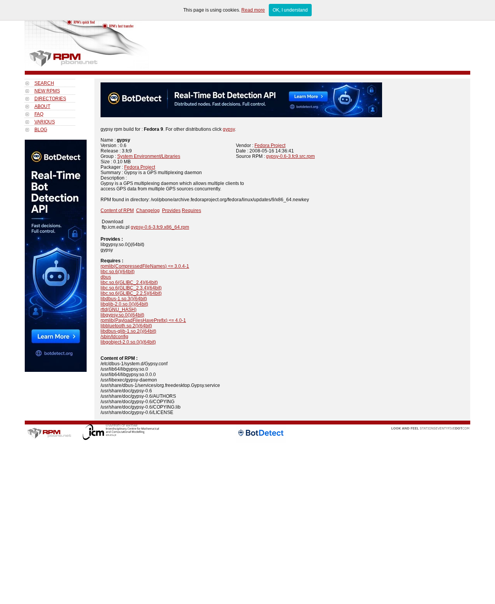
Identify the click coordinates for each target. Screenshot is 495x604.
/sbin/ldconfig (114, 336)
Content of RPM (117, 210)
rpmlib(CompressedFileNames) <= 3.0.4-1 (145, 266)
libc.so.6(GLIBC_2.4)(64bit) (129, 282)
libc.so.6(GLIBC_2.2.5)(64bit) (131, 293)
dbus (106, 277)
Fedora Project (269, 145)
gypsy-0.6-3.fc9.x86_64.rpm (160, 227)
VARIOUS (44, 122)
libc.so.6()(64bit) (118, 271)
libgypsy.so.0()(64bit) (122, 315)
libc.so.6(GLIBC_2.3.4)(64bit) (131, 288)
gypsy (229, 129)
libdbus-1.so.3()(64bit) (124, 298)
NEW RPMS (47, 91)
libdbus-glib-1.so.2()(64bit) (128, 331)
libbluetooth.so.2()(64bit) (126, 326)
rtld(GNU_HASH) (119, 309)
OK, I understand (290, 10)
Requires (191, 210)
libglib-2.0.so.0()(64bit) (124, 304)
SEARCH (44, 83)
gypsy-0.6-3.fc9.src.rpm (290, 156)
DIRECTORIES (50, 98)
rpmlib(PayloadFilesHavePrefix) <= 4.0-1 (143, 320)
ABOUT (42, 106)
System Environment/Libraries (148, 156)
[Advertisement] (56, 488)
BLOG (40, 129)
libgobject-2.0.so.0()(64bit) (128, 342)
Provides (171, 210)
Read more (253, 10)
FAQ (38, 114)
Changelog (148, 210)
